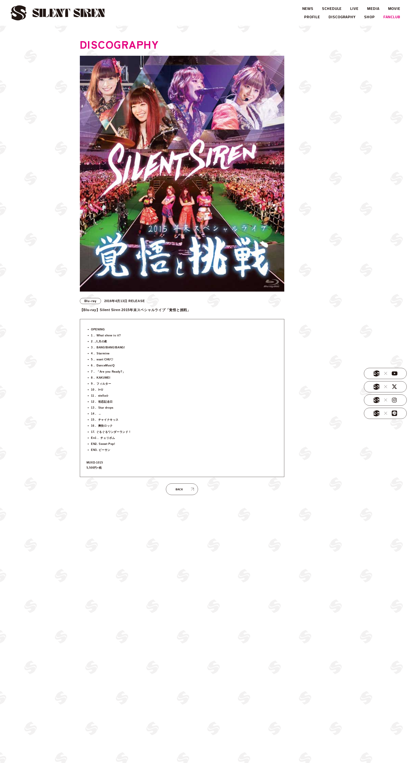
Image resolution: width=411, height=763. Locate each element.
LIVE (354, 8)
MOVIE (394, 8)
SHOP (369, 16)
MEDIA (373, 8)
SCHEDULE (332, 8)
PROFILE (312, 16)
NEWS (308, 8)
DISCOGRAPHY (342, 16)
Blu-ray (90, 301)
